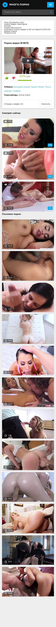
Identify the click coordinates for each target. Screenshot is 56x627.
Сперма (16, 91)
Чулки (34, 87)
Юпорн (7, 26)
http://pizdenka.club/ (14, 22)
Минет (41, 87)
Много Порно (19, 5)
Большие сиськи (22, 87)
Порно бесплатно (12, 28)
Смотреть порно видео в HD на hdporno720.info (27, 29)
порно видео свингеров (15, 24)
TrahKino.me (10, 33)
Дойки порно (10, 31)
